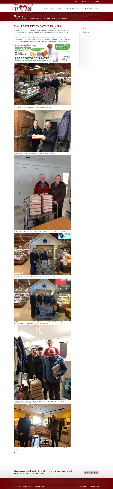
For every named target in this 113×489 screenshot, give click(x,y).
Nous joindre (95, 2)
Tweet (15, 453)
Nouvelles (84, 8)
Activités (59, 8)
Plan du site (85, 2)
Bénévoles (67, 8)
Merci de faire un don (91, 472)
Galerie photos (93, 8)
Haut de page (95, 486)
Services (52, 8)
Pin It (27, 453)
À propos (45, 8)
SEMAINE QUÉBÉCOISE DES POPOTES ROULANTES (37, 26)
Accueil (77, 2)
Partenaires (76, 8)
